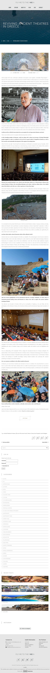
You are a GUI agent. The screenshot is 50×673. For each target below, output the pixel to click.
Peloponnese (6, 540)
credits (25, 667)
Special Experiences (7, 550)
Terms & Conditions (29, 644)
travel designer (44, 433)
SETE (40, 644)
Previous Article (5, 442)
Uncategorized (6, 558)
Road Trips (5, 542)
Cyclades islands (7, 500)
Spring (4, 553)
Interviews (5, 524)
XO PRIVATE (41, 646)
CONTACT (41, 7)
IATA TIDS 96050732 (43, 647)
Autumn (5, 486)
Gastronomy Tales (7, 516)
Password (4, 463)
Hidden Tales (6, 518)
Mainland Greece (7, 532)
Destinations (6, 502)
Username (4, 460)
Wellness (5, 561)
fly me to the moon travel (21, 433)
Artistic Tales (6, 484)
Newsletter (6, 537)
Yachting (5, 566)
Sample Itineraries (7, 545)
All (4, 481)
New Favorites (6, 534)
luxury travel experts (35, 433)
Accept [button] (25, 671)
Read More (30, 671)
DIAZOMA (41, 643)
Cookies (26, 647)
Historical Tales (7, 521)
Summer (5, 556)
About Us (27, 643)
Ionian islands (6, 526)
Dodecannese (6, 505)
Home (4, 41)
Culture (5, 497)
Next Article (45, 442)
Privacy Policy (28, 646)
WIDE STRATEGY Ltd (43, 642)
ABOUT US (23, 7)
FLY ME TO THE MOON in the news (10, 510)
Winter (5, 564)
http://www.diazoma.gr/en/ (28, 411)
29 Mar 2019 (16, 72)
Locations (5, 529)
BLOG (30, 7)
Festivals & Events (7, 508)
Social (4, 548)
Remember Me (5, 465)
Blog (8, 41)
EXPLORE (16, 7)
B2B (35, 7)
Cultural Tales (31, 72)
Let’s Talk (25, 418)
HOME (10, 7)
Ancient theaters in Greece (9, 433)
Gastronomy (6, 513)
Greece (29, 433)
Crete (4, 492)
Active (4, 478)
